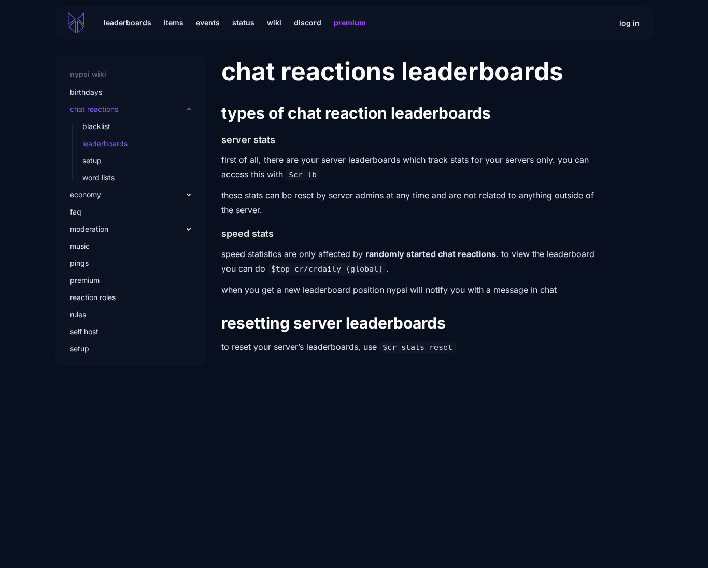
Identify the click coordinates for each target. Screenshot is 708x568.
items (173, 22)
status (243, 22)
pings (79, 263)
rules (78, 314)
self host (84, 331)
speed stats (247, 233)
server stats (248, 139)
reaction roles (93, 297)
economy (85, 194)
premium (85, 280)
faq (75, 211)
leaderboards (127, 22)
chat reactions (94, 109)
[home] (76, 22)
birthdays (86, 92)
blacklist (96, 126)
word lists (98, 177)
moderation (89, 228)
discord (307, 22)
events (208, 22)
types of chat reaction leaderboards (356, 113)
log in (629, 23)
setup (92, 160)
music (80, 246)
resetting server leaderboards (333, 323)
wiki (274, 22)
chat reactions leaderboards (392, 71)
